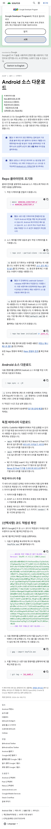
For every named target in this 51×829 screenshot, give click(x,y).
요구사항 (5, 713)
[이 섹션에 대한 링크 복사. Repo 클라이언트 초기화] (35, 179)
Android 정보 (7, 811)
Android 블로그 (8, 751)
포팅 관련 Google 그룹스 (11, 767)
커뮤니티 (18, 811)
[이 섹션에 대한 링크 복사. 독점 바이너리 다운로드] (33, 422)
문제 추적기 (6, 801)
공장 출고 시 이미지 (9, 725)
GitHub (5, 733)
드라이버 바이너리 (8, 729)
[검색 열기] (34, 2)
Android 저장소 (8, 709)
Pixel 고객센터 (7, 782)
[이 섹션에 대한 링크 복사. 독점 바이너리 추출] (23, 478)
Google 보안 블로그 (9, 755)
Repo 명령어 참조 (31, 351)
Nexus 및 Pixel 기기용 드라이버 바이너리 (24, 468)
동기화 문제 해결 (35, 409)
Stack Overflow (8, 797)
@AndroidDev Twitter (10, 747)
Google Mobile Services (11, 793)
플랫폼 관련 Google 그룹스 (12, 759)
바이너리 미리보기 (8, 721)
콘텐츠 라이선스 (38, 688)
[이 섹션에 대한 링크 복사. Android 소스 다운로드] (33, 365)
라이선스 (36, 811)
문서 (10, 76)
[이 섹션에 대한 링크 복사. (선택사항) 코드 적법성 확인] (38, 523)
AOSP (4, 76)
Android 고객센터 (8, 778)
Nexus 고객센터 (8, 786)
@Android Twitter (9, 743)
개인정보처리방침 (9, 815)
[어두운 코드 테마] (44, 199)
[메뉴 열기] (3, 3)
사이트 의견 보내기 (26, 815)
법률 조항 (27, 811)
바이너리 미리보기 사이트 (33, 444)
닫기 (25, 31)
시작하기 (19, 76)
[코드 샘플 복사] (47, 199)
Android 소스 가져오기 (24, 166)
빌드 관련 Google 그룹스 (11, 763)
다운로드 (5, 717)
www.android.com (9, 790)
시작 (25, 39)
